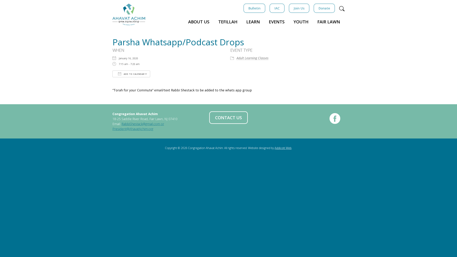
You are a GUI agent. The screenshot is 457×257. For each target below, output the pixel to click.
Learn (253, 22)
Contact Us (228, 117)
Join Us (299, 8)
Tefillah (227, 22)
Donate (324, 8)
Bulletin (254, 8)
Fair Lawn (328, 22)
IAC (277, 8)
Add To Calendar (134, 74)
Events (277, 22)
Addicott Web (283, 148)
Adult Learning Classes (252, 58)
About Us (198, 22)
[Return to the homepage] (128, 14)
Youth (300, 22)
